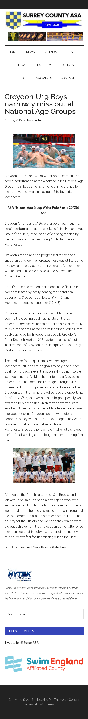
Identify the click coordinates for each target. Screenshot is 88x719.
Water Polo (59, 547)
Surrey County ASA (44, 20)
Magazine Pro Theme (49, 699)
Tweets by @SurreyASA (22, 643)
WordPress (47, 704)
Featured (26, 547)
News (36, 547)
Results (46, 547)
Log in (61, 704)
